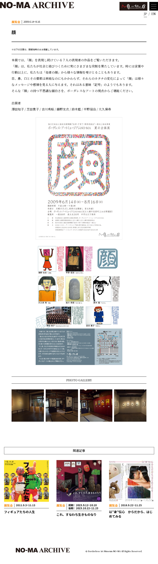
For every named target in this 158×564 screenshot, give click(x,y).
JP (145, 14)
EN (153, 14)
